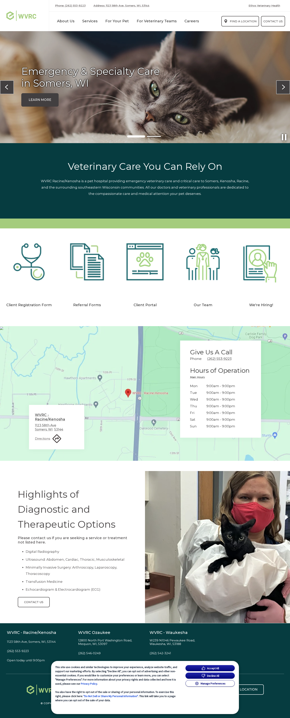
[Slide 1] (136, 136)
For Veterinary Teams (157, 21)
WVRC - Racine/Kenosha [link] (31, 632)
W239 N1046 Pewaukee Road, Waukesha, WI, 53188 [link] (172, 642)
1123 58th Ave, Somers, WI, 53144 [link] (31, 642)
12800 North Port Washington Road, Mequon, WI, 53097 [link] (105, 642)
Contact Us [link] (273, 21)
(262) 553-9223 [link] (18, 651)
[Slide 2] (154, 136)
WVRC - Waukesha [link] (169, 632)
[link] (25, 15)
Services (89, 21)
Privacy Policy (89, 683)
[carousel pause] (284, 137)
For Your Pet (117, 21)
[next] (283, 87)
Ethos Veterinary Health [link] (264, 5)
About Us (65, 21)
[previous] (7, 87)
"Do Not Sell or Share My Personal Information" (110, 696)
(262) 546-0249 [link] (89, 653)
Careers (191, 21)
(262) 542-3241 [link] (160, 653)
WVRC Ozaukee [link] (94, 632)
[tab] (198, 377)
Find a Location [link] (243, 21)
